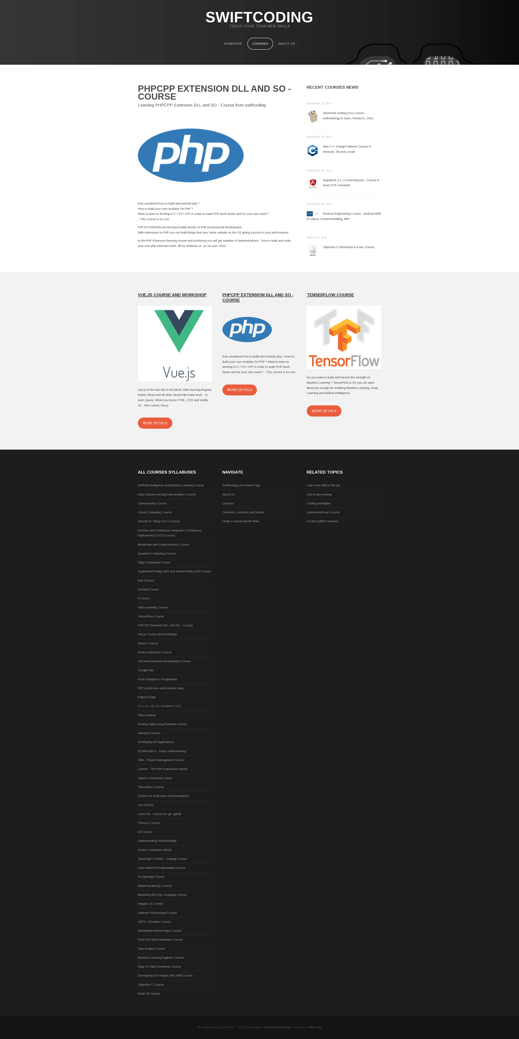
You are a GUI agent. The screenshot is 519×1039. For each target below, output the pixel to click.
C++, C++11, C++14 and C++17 (159, 706)
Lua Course (145, 804)
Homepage (233, 43)
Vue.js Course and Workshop (157, 634)
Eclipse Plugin (147, 697)
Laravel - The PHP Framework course (162, 769)
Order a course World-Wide (240, 521)
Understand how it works (323, 512)
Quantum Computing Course (157, 553)
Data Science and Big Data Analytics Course (167, 494)
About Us (286, 43)
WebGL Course (148, 643)
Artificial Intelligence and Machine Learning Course (171, 485)
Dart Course (146, 580)
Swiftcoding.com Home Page (241, 485)
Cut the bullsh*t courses (322, 521)
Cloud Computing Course (155, 512)
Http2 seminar (147, 715)
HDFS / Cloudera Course (154, 921)
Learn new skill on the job (323, 485)
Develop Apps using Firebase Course (162, 724)
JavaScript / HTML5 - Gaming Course (162, 858)
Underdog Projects (278, 1027)
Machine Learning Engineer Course (161, 957)
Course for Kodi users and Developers (163, 796)
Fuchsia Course (148, 589)
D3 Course (145, 831)
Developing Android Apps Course (160, 930)
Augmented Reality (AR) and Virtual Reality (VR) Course (174, 571)
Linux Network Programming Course (161, 867)
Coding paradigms (319, 503)
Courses (260, 43)
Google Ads (145, 670)
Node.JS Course (149, 993)
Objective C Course (151, 984)
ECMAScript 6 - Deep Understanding (162, 751)
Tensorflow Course (151, 787)
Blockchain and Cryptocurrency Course (163, 544)
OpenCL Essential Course (155, 778)
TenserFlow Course (151, 616)
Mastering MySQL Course (155, 885)
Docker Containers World (154, 850)
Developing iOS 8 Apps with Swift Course (165, 975)
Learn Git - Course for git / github (159, 814)
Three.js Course (149, 823)
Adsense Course (149, 733)
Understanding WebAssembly (157, 840)
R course (144, 598)
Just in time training (319, 494)
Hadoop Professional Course (157, 912)
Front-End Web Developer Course (160, 939)
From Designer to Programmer (157, 679)
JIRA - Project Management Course (161, 760)
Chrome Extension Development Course (164, 661)
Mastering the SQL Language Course (162, 894)
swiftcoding (259, 17)
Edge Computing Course (154, 562)
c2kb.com (315, 1027)
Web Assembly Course (153, 607)
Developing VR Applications (156, 742)
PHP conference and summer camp (161, 688)
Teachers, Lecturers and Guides (243, 512)
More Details (155, 423)
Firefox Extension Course (155, 652)
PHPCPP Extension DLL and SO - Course (165, 625)
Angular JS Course (150, 903)
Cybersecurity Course (152, 503)
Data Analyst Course (151, 948)
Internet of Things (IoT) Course (159, 521)
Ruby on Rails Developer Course (159, 966)
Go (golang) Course (151, 876)
